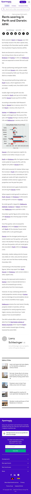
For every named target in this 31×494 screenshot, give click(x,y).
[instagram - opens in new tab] (18, 475)
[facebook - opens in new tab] (11, 475)
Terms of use (9, 486)
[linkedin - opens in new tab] (15, 475)
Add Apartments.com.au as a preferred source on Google (17, 433)
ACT (9, 14)
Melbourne (25, 58)
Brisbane (4, 58)
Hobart (18, 207)
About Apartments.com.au (12, 482)
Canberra (11, 207)
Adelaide (4, 207)
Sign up (23, 2)
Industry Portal (19, 486)
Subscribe (15, 451)
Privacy (22, 482)
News (4, 14)
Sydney (12, 58)
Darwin (20, 40)
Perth (13, 40)
